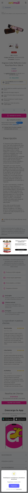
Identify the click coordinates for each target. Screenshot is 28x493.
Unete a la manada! (21, 249)
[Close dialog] (27, 239)
